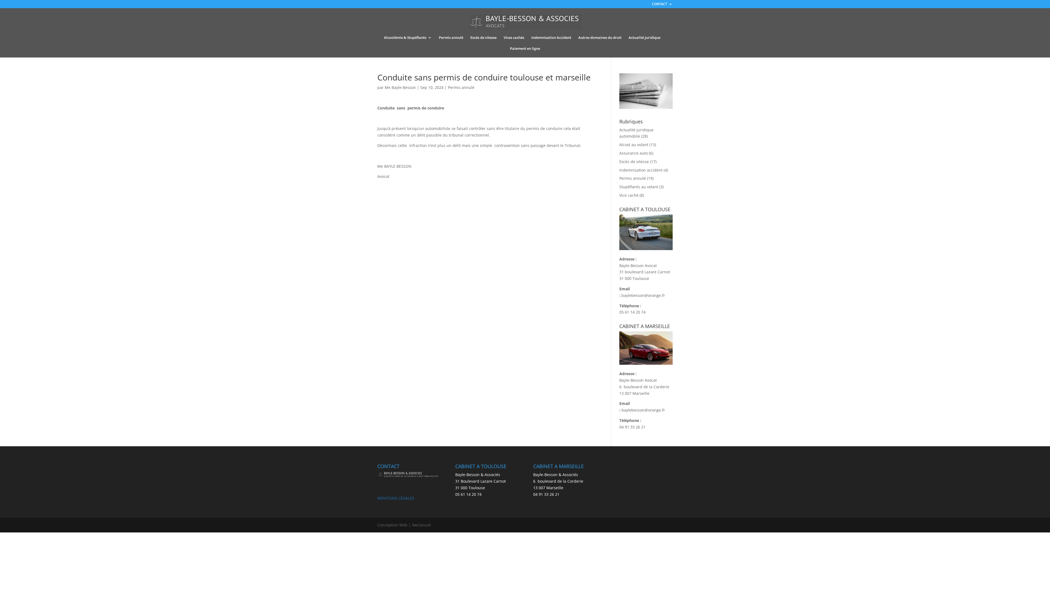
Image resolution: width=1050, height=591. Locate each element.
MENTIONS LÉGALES (395, 498)
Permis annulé (451, 38)
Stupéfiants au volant (638, 186)
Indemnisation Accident (551, 38)
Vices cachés (514, 38)
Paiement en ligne (525, 49)
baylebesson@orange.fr (643, 295)
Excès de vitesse (483, 38)
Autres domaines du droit (600, 38)
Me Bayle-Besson (400, 87)
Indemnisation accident (641, 170)
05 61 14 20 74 (632, 312)
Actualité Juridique (644, 38)
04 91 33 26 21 (632, 427)
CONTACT (659, 4)
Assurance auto (633, 153)
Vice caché (628, 195)
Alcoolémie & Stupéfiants (405, 38)
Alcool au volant (633, 144)
